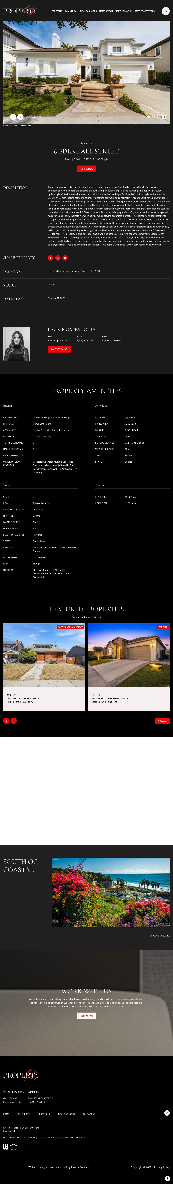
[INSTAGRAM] (167, 1113)
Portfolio (57, 11)
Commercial (71, 11)
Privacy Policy (162, 1167)
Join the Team (24, 1114)
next (20, 117)
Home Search (106, 11)
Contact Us (89, 1114)
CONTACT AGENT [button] (59, 349)
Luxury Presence (80, 1167)
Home (6, 1114)
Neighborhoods (88, 11)
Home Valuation (123, 11)
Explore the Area (160, 935)
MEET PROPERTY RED (145, 11)
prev (13, 117)
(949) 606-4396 (85, 340)
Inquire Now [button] (86, 169)
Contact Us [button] (86, 1016)
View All (162, 721)
